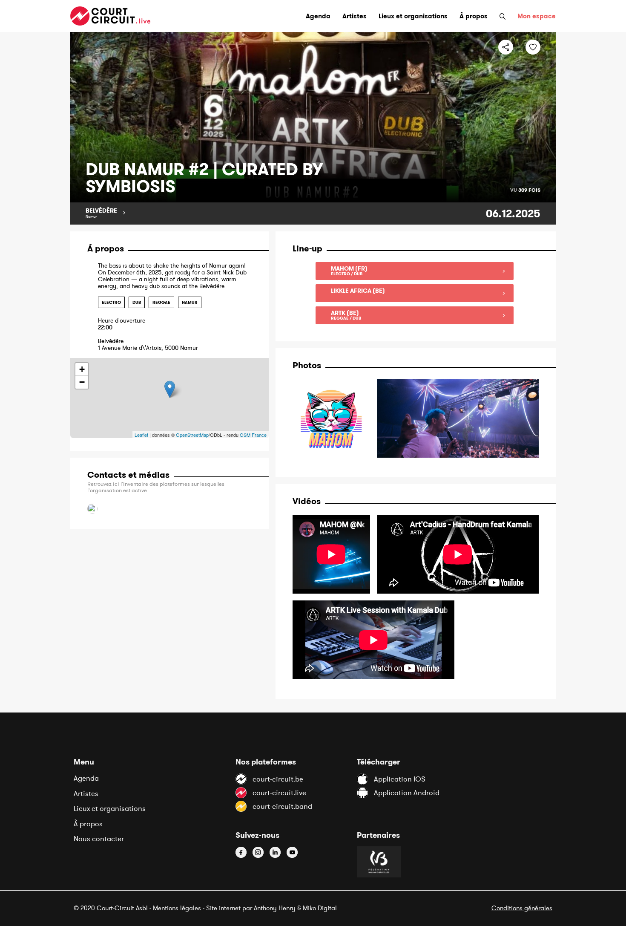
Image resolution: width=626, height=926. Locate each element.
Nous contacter (99, 838)
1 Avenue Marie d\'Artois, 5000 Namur (148, 345)
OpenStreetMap (192, 434)
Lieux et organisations (110, 808)
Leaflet (141, 434)
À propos (88, 823)
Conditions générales (521, 908)
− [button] (82, 382)
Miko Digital (320, 908)
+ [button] (82, 369)
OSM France (253, 434)
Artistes (86, 793)
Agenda (86, 778)
